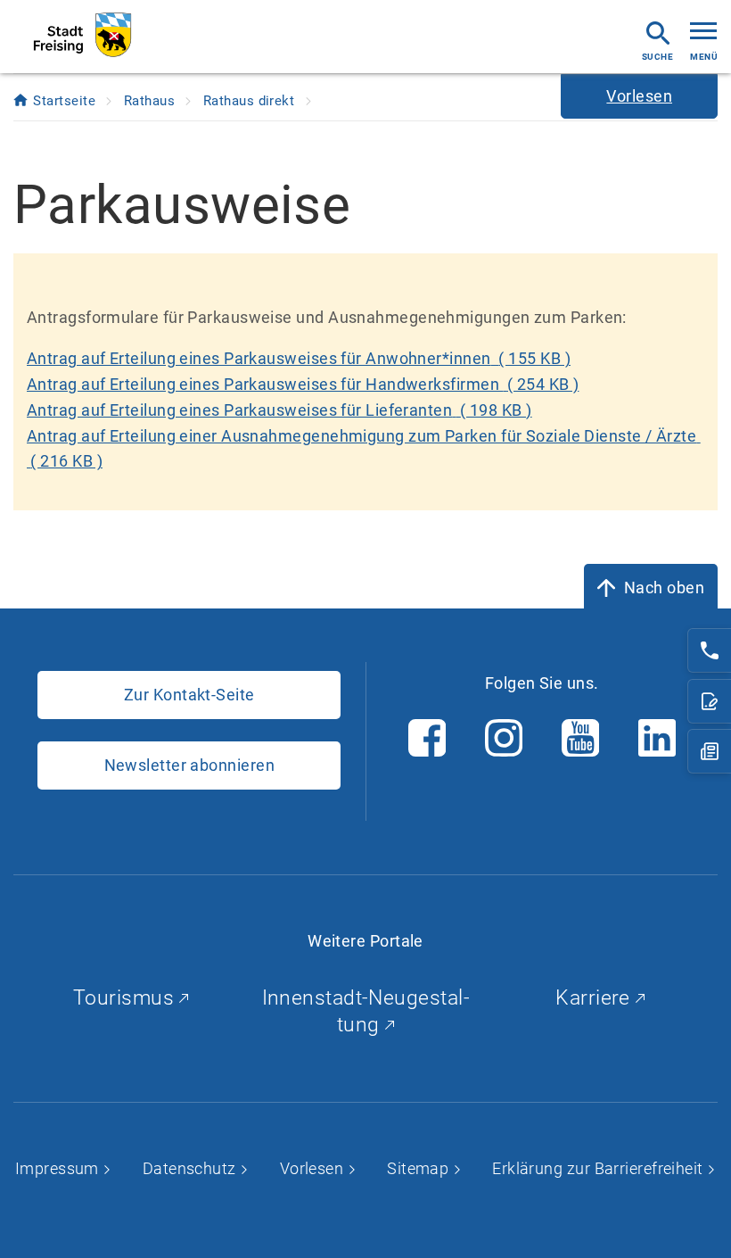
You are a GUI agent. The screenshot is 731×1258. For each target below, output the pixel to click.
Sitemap (420, 1168)
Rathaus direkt (251, 101)
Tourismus (126, 998)
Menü (704, 57)
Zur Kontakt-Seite (189, 694)
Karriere (595, 998)
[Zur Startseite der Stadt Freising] (82, 35)
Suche (657, 57)
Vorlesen (314, 1168)
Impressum (59, 1168)
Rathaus (151, 101)
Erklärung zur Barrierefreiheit (599, 1168)
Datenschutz (191, 1168)
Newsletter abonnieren (189, 765)
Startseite (66, 101)
